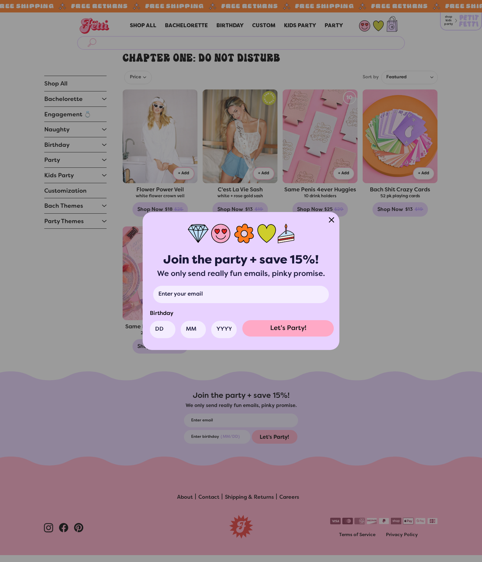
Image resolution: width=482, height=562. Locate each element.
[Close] (331, 220)
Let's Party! (288, 328)
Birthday (161, 313)
